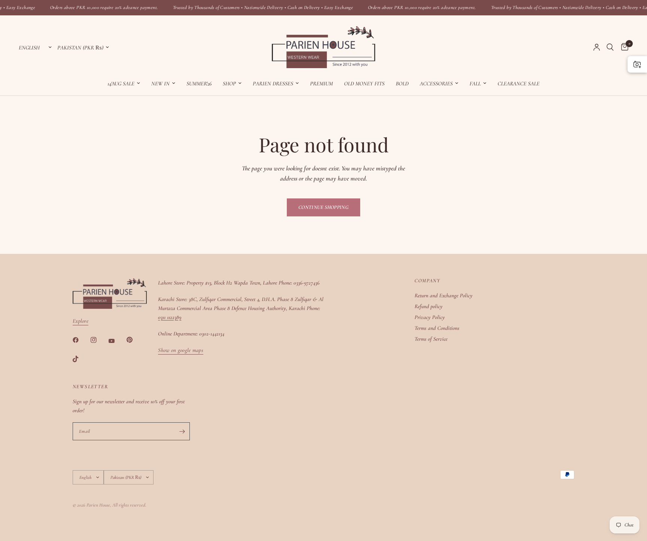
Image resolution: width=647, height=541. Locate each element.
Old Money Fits (364, 83)
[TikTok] (81, 359)
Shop (229, 83)
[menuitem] (124, 83)
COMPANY (427, 280)
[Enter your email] (182, 431)
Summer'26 (199, 83)
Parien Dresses (273, 83)
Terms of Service (430, 338)
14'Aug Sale (120, 83)
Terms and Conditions (436, 328)
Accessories (436, 83)
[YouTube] (117, 340)
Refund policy (428, 306)
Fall (475, 83)
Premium (321, 83)
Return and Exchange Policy (443, 295)
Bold (402, 83)
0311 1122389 (169, 317)
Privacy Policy (429, 317)
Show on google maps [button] (180, 350)
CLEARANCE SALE (519, 83)
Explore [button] (80, 321)
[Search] (610, 47)
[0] (622, 47)
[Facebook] (81, 340)
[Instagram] (99, 340)
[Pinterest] (135, 340)
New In (160, 83)
